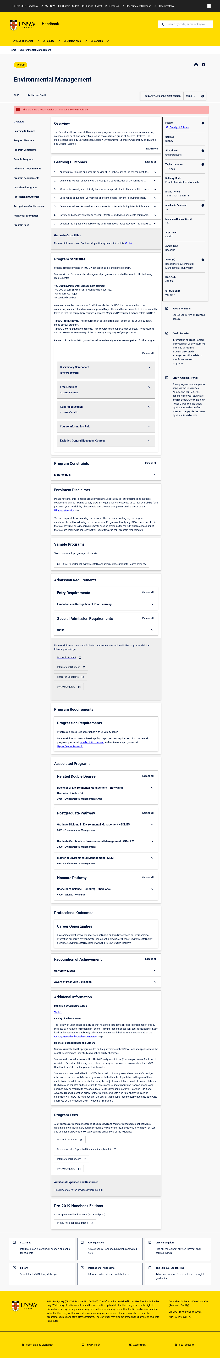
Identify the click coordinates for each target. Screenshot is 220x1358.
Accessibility (139, 1344)
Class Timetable (166, 6)
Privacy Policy (93, 1344)
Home (13, 50)
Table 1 (58, 1012)
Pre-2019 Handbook (27, 6)
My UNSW (50, 6)
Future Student (94, 6)
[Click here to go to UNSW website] (22, 26)
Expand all (151, 161)
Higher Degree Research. (70, 746)
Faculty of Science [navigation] (179, 127)
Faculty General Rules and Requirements (75, 1036)
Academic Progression (92, 742)
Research (114, 6)
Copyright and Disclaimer (39, 1344)
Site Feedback (186, 1344)
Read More (152, 149)
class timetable (66, 510)
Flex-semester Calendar (138, 6)
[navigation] (101, 564)
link (130, 243)
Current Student (70, 6)
